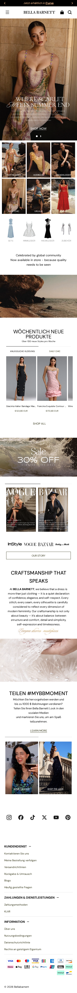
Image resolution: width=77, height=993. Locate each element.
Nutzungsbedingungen (18, 935)
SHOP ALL (39, 423)
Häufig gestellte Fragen (18, 887)
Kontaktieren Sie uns (16, 853)
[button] (7, 12)
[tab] (37, 136)
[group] (21, 384)
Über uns (9, 929)
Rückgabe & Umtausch (18, 874)
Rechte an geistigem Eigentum (22, 949)
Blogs (7, 880)
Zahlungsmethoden (16, 904)
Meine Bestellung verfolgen (20, 860)
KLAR (7, 911)
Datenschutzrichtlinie (17, 942)
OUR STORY (38, 555)
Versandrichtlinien (15, 867)
